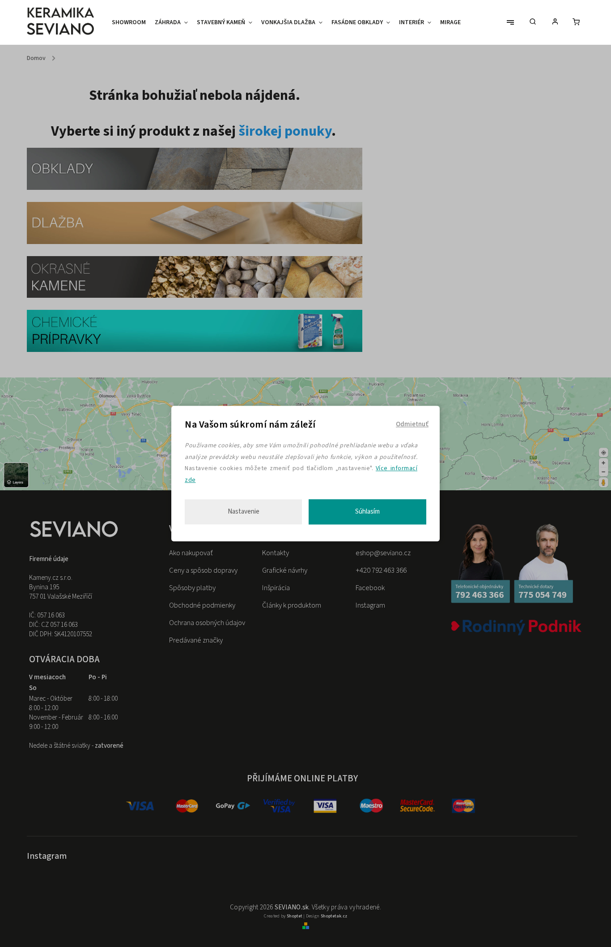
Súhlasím (367, 511)
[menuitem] (131, 22)
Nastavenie (243, 511)
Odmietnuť (412, 424)
